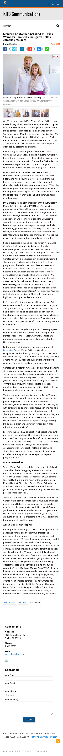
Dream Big (8, 350)
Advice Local (8, 751)
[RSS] (58, 741)
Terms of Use (41, 751)
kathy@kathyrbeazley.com (44, 736)
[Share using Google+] (30, 50)
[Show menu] (57, 4)
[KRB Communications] (6, 661)
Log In (51, 4)
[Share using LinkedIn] (22, 50)
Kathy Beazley (10, 43)
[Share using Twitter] (14, 50)
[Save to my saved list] (47, 50)
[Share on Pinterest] (55, 57)
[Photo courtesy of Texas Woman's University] (8, 113)
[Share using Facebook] (5, 50)
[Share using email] (39, 50)
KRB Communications (21, 13)
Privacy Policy (28, 751)
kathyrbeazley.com (14, 654)
